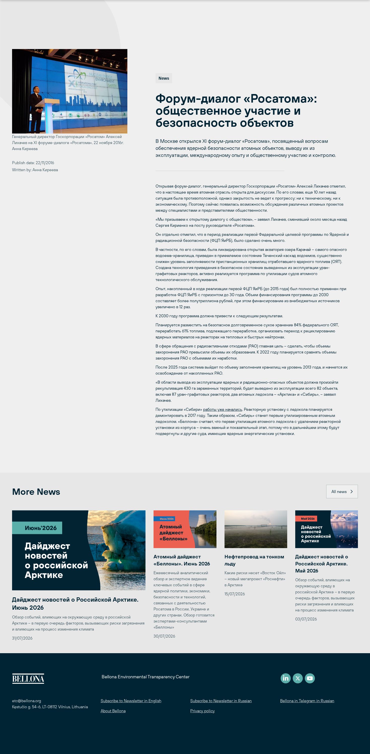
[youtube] (310, 678)
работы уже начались (222, 409)
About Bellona (113, 710)
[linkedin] (286, 678)
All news (339, 491)
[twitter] (298, 678)
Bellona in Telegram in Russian (307, 700)
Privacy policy (202, 710)
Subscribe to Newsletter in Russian (221, 700)
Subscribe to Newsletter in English (131, 700)
